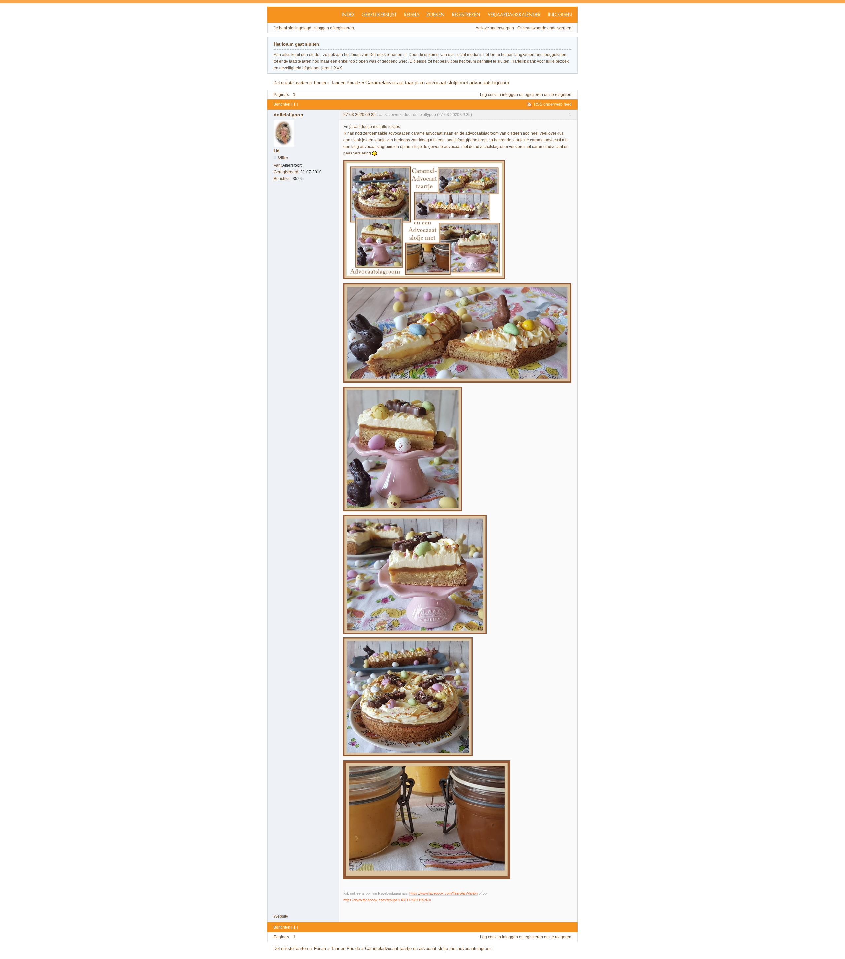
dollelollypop (288, 114)
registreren (533, 94)
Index (348, 15)
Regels (411, 15)
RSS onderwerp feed (553, 104)
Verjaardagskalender (514, 15)
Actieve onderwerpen (495, 28)
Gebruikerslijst (379, 15)
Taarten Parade (345, 82)
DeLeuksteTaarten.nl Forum (299, 82)
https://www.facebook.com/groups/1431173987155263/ (387, 900)
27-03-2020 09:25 (359, 114)
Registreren (466, 15)
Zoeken (435, 15)
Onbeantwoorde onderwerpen (544, 28)
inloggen (510, 94)
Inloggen (560, 15)
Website (281, 916)
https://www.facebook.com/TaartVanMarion (443, 893)
